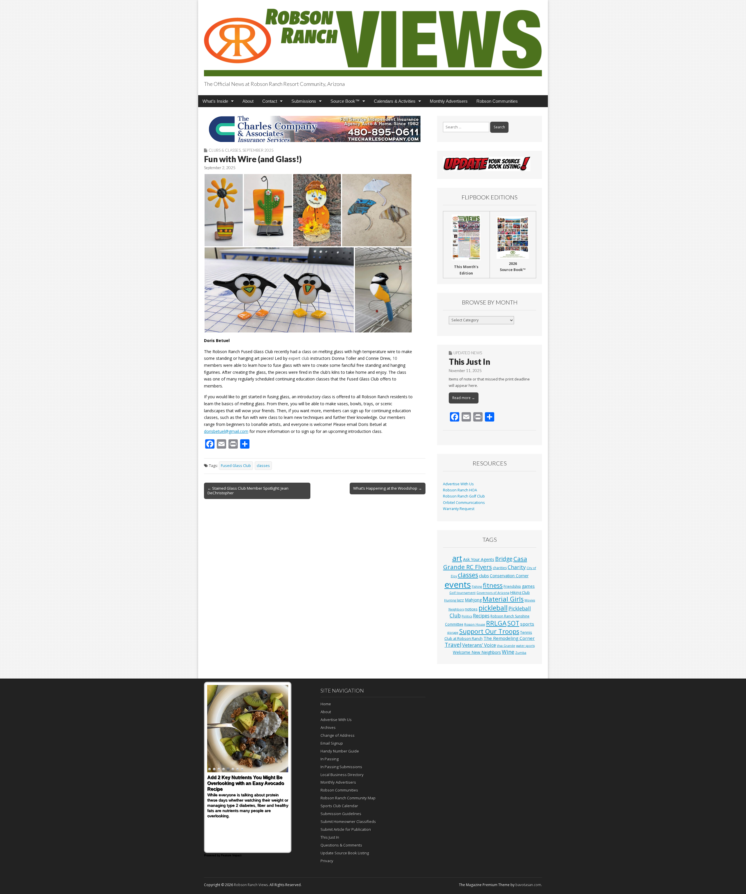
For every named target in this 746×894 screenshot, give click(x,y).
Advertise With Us (458, 483)
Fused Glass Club (236, 465)
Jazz (460, 600)
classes (263, 465)
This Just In (469, 362)
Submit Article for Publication (346, 829)
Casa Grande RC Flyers (485, 563)
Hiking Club (520, 592)
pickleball (493, 607)
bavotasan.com (528, 884)
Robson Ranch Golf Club (464, 496)
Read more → (463, 397)
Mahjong (473, 600)
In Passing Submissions (341, 766)
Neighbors (456, 609)
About (248, 101)
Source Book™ (345, 101)
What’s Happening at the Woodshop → (387, 488)
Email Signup (332, 743)
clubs (484, 575)
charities (500, 567)
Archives (328, 727)
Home (326, 704)
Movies (530, 600)
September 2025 (258, 150)
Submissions (303, 101)
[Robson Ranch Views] (373, 39)
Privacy (327, 860)
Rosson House (474, 624)
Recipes (481, 615)
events (457, 584)
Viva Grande (506, 646)
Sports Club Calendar (339, 805)
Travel (453, 645)
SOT (513, 623)
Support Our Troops (489, 631)
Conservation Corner (509, 575)
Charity (517, 567)
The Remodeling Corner (509, 638)
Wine (508, 651)
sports (527, 624)
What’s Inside (215, 101)
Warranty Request (458, 508)
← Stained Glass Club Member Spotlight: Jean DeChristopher (247, 490)
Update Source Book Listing (345, 853)
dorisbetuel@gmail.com (226, 431)
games (528, 586)
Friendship (512, 586)
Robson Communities (497, 101)
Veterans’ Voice (479, 645)
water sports (525, 646)
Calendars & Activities (395, 101)
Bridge (504, 559)
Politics (467, 616)
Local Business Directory (342, 774)
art (457, 558)
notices (471, 609)
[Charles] (314, 129)
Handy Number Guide (340, 751)
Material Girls (503, 599)
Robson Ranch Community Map (348, 798)
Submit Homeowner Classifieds (348, 821)
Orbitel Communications (464, 502)
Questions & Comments (341, 845)
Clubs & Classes (225, 150)
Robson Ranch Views (251, 884)
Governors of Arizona (492, 593)
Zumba (520, 653)
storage (452, 633)
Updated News (467, 352)
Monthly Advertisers (449, 101)
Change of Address (338, 735)
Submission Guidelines (341, 813)
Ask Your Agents (478, 559)
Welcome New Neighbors (477, 652)
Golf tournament (462, 593)
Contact (269, 101)
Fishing (477, 587)
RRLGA (496, 623)
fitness (493, 585)
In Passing (330, 759)
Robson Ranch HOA (460, 490)
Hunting (450, 600)
